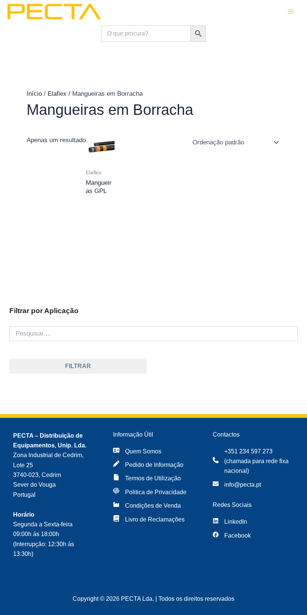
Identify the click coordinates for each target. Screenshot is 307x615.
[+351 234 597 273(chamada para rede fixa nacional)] (253, 461)
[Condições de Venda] (147, 506)
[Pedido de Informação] (148, 465)
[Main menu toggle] (291, 12)
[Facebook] (232, 536)
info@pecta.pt (242, 484)
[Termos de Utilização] (147, 478)
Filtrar (78, 366)
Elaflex (57, 93)
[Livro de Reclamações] (149, 519)
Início (34, 93)
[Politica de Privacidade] (149, 492)
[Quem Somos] (137, 451)
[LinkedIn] (230, 522)
